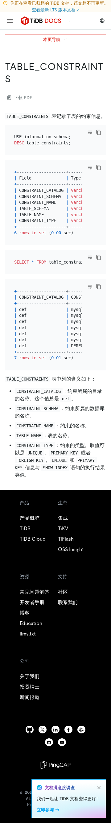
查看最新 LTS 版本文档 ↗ (56, 9)
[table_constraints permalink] (15, 79)
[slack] (81, 729)
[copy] (98, 132)
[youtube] (62, 742)
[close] (99, 787)
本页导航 (51, 39)
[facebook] (68, 729)
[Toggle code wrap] (90, 132)
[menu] (10, 21)
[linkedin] (55, 729)
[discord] (49, 742)
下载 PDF (23, 97)
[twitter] (42, 729)
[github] (29, 729)
